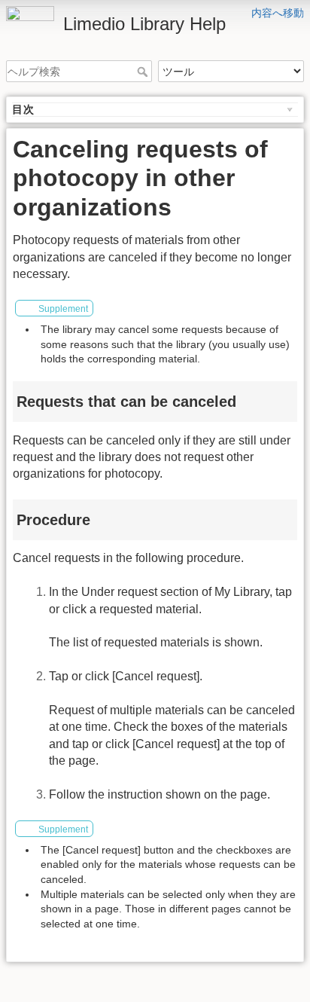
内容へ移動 (277, 13)
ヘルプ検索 (144, 71)
